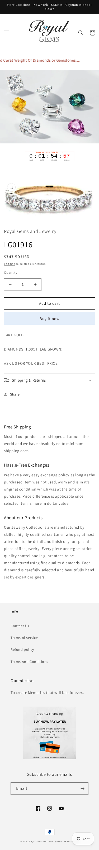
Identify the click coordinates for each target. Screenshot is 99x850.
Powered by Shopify (67, 841)
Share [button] (15, 394)
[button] (6, 33)
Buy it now (50, 318)
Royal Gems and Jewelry (42, 841)
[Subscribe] (82, 788)
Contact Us (20, 625)
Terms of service (24, 637)
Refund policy (22, 649)
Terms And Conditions (29, 661)
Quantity (10, 272)
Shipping (9, 264)
